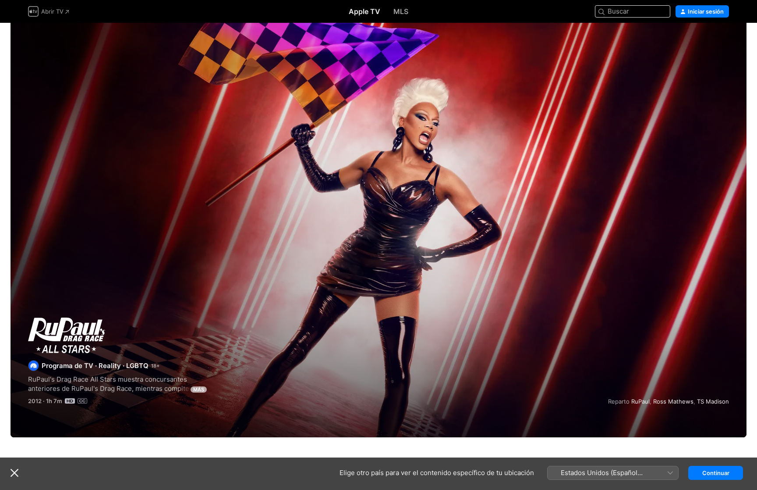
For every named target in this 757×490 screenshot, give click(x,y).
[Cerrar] (14, 473)
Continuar (715, 472)
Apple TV (364, 11)
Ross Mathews (673, 401)
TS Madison (713, 401)
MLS (400, 11)
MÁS (198, 389)
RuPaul (640, 401)
